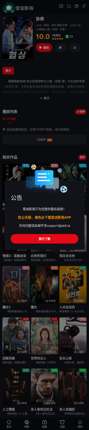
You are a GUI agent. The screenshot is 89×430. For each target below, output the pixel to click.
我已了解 (44, 238)
